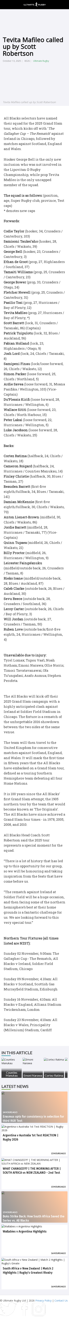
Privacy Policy (43, 1300)
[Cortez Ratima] (54, 1059)
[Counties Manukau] (11, 1061)
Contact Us (61, 1300)
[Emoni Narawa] (33, 1061)
